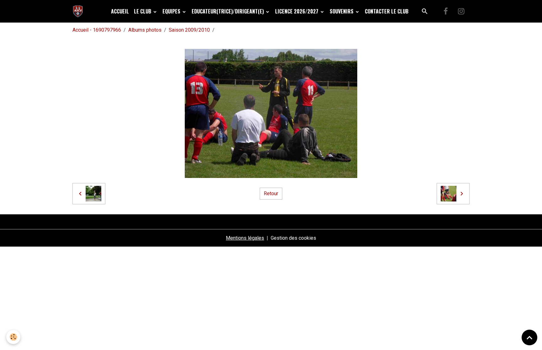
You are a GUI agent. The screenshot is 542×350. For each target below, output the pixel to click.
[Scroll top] (529, 337)
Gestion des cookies (293, 238)
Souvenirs (342, 11)
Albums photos (145, 30)
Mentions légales (245, 238)
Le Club (143, 11)
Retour (271, 193)
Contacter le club (386, 11)
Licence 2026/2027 (297, 11)
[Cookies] (13, 337)
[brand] (79, 11)
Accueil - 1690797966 (96, 30)
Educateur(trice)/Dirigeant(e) (228, 11)
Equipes (172, 11)
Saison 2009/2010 (189, 30)
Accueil (120, 11)
